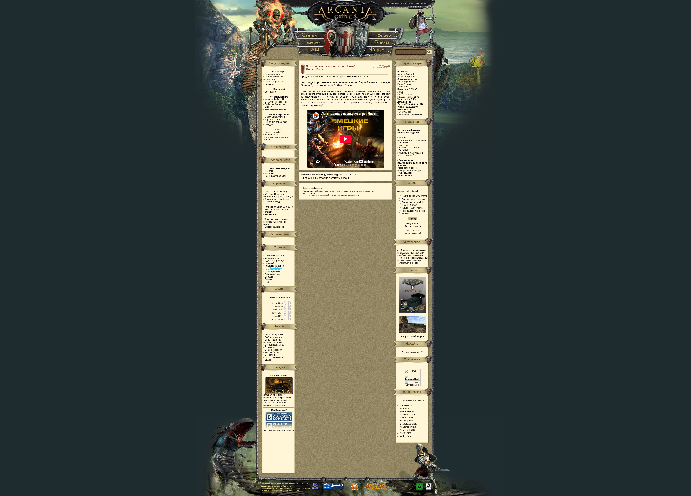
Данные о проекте (274, 334)
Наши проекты (272, 271)
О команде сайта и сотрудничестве (273, 257)
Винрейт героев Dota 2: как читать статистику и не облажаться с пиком (412, 260)
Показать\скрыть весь (279, 297)
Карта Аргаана (272, 119)
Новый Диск (413, 97)
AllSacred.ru (406, 408)
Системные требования (409, 114)
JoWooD (413, 89)
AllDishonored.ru (408, 427)
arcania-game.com (406, 81)
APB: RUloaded (407, 430)
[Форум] (378, 51)
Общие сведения (273, 350)
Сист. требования (274, 357)
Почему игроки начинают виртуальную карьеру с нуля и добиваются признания (411, 253)
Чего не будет (272, 352)
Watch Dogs (406, 436)
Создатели (270, 355)
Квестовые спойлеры (275, 109)
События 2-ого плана (276, 104)
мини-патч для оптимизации (411, 138)
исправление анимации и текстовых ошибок (410, 153)
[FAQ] (311, 51)
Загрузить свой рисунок (413, 336)
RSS (267, 282)
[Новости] (285, 303)
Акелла (408, 94)
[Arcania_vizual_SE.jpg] (412, 312)
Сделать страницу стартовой (273, 262)
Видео (268, 360)
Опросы (269, 277)
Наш (267, 269)
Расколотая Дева (273, 132)
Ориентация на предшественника (272, 341)
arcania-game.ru (289, 484)
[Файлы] (381, 42)
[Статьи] (310, 35)
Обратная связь (273, 274)
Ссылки (268, 279)
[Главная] (346, 31)
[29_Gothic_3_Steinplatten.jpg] (412, 332)
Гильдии (269, 124)
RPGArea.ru (406, 405)
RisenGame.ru (407, 417)
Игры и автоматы (273, 134)
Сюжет (268, 107)
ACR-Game (405, 433)
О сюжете (270, 347)
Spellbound (403, 86)
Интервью (270, 173)
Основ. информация (275, 81)
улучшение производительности (408, 145)
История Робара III (274, 99)
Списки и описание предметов (273, 77)
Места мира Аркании (275, 117)
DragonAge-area (408, 424)
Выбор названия (273, 337)
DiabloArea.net (407, 414)
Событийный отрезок (276, 102)
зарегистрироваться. (349, 195)
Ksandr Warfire (283, 486)
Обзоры (269, 171)
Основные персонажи (276, 122)
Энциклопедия (272, 74)
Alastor (387, 65)
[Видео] (383, 35)
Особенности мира (274, 345)
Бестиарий (270, 92)
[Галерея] (311, 42)
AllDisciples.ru (407, 421)
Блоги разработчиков (275, 176)
